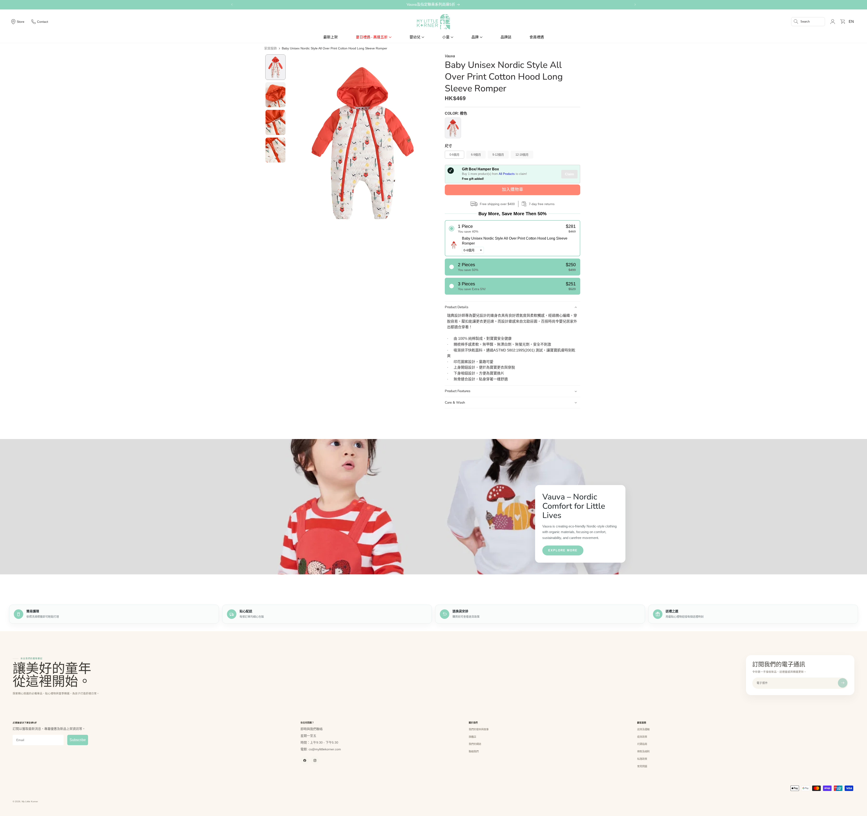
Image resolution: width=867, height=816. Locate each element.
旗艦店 (472, 736)
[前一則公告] (232, 4)
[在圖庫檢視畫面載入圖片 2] (275, 95)
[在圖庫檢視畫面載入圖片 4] (275, 150)
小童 (446, 37)
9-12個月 (498, 154)
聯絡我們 (474, 751)
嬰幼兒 (415, 37)
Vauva (450, 56)
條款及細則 (643, 751)
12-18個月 (522, 154)
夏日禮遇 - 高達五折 (372, 37)
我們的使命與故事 (479, 729)
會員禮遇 (536, 37)
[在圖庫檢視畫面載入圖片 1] (275, 67)
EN (851, 21)
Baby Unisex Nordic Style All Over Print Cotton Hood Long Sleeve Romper (334, 48)
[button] (808, 22)
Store (20, 21)
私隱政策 (642, 759)
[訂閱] (842, 683)
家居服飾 (270, 48)
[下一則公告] (635, 4)
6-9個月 (476, 154)
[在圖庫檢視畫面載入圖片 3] (275, 122)
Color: (456, 113)
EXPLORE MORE (563, 550)
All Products (507, 174)
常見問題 (642, 766)
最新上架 (330, 37)
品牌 (475, 37)
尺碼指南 (642, 744)
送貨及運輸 (643, 729)
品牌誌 (506, 37)
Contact (42, 21)
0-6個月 (454, 154)
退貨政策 (642, 736)
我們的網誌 (475, 744)
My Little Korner (30, 801)
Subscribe (78, 740)
